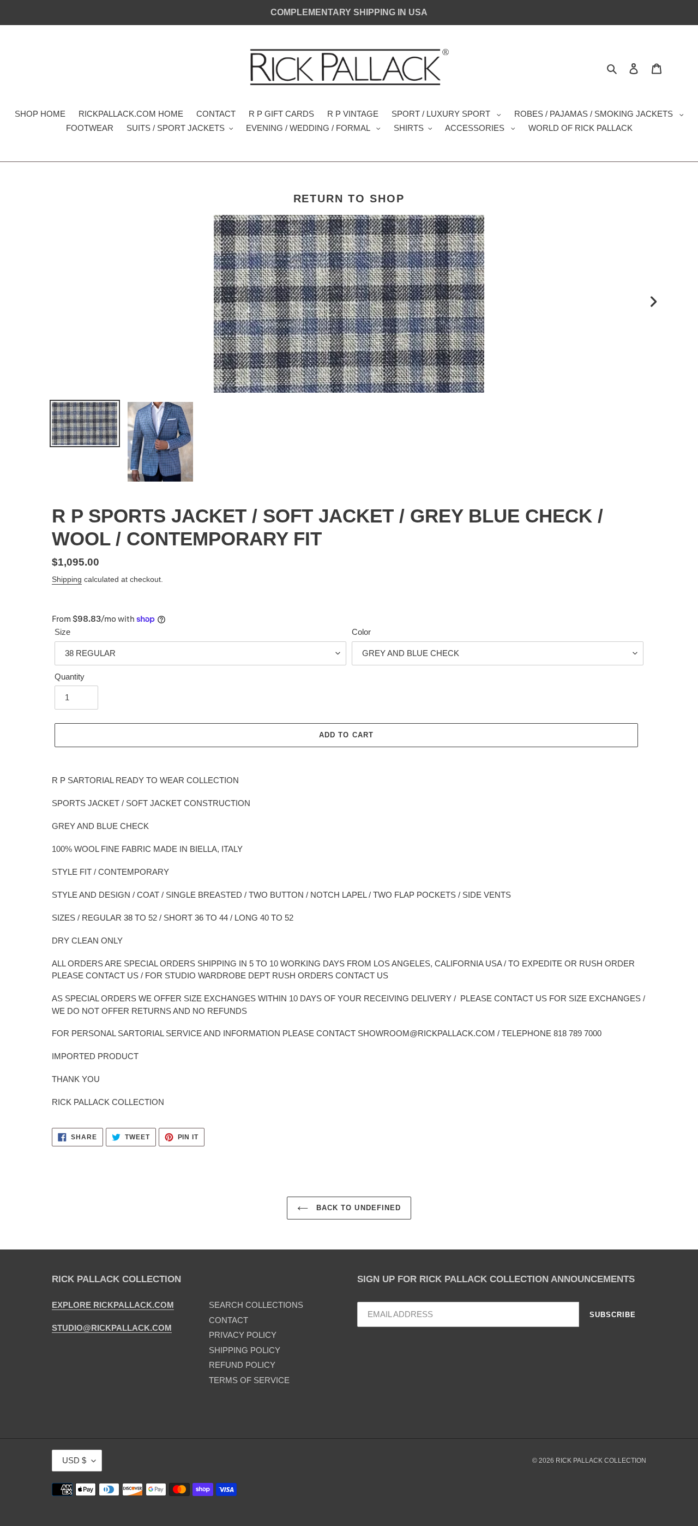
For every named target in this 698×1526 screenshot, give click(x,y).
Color (361, 631)
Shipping (67, 579)
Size (62, 631)
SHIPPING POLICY (244, 1350)
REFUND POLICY (242, 1364)
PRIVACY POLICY (242, 1334)
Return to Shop (349, 199)
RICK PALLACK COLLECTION (601, 1460)
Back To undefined (357, 1208)
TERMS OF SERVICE (249, 1380)
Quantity (70, 676)
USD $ (74, 1460)
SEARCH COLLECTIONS (256, 1304)
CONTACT (228, 1320)
